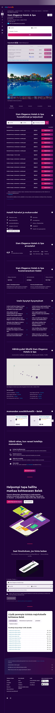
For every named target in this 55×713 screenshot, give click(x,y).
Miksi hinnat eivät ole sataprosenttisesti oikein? (19, 669)
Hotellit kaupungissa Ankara (14, 649)
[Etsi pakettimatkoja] (2, 19)
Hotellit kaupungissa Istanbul (15, 632)
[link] (30, 470)
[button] (2, 7)
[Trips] (2, 26)
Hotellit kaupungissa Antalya (14, 634)
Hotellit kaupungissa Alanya (14, 630)
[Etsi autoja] (2, 17)
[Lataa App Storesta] (45, 684)
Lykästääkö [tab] (37, 620)
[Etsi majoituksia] (2, 14)
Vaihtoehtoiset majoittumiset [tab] (25, 620)
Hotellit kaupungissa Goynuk (15, 645)
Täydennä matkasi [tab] (13, 623)
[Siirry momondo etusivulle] (9, 7)
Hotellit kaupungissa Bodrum (15, 643)
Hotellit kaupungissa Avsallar (14, 641)
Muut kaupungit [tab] (12, 620)
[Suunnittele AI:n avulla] (2, 22)
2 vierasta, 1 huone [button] (13, 31)
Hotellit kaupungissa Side (14, 636)
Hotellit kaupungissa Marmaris (15, 638)
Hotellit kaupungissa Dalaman (15, 647)
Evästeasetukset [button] (10, 199)
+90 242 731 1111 (11, 21)
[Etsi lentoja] (2, 11)
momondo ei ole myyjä (13, 664)
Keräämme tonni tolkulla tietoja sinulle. (17, 667)
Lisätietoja (10, 194)
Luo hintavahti (30, 464)
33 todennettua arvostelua (18, 23)
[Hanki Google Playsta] (45, 681)
